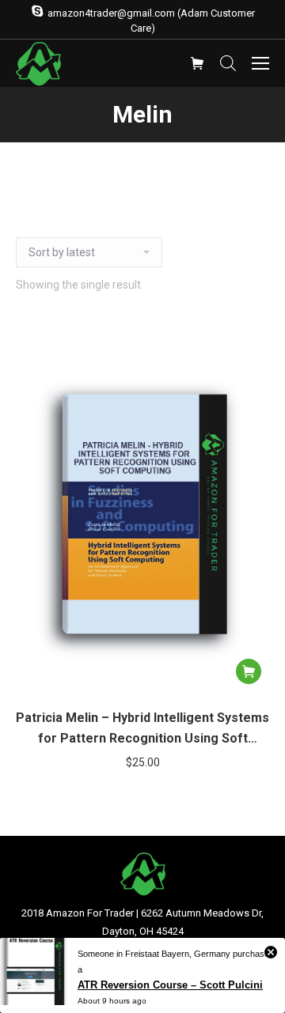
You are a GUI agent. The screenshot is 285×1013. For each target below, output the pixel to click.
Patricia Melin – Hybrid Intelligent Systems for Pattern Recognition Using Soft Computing (142, 729)
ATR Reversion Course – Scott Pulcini (170, 985)
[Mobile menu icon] (260, 63)
